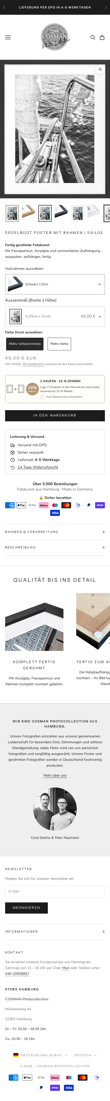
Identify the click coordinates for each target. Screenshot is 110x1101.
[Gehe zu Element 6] (94, 211)
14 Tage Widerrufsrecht (38, 467)
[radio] (24, 344)
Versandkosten (34, 364)
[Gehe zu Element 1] (12, 213)
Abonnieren (26, 907)
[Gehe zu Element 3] (45, 213)
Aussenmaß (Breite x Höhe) (31, 300)
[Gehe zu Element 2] (28, 211)
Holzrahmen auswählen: (24, 268)
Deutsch (83, 1055)
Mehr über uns (55, 775)
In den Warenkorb (54, 415)
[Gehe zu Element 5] (78, 213)
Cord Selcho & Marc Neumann (55, 837)
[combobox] (55, 284)
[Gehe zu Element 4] (61, 211)
